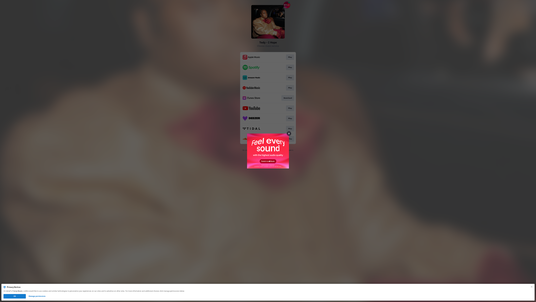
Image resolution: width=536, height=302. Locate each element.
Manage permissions (37, 296)
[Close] (531, 287)
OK (15, 296)
